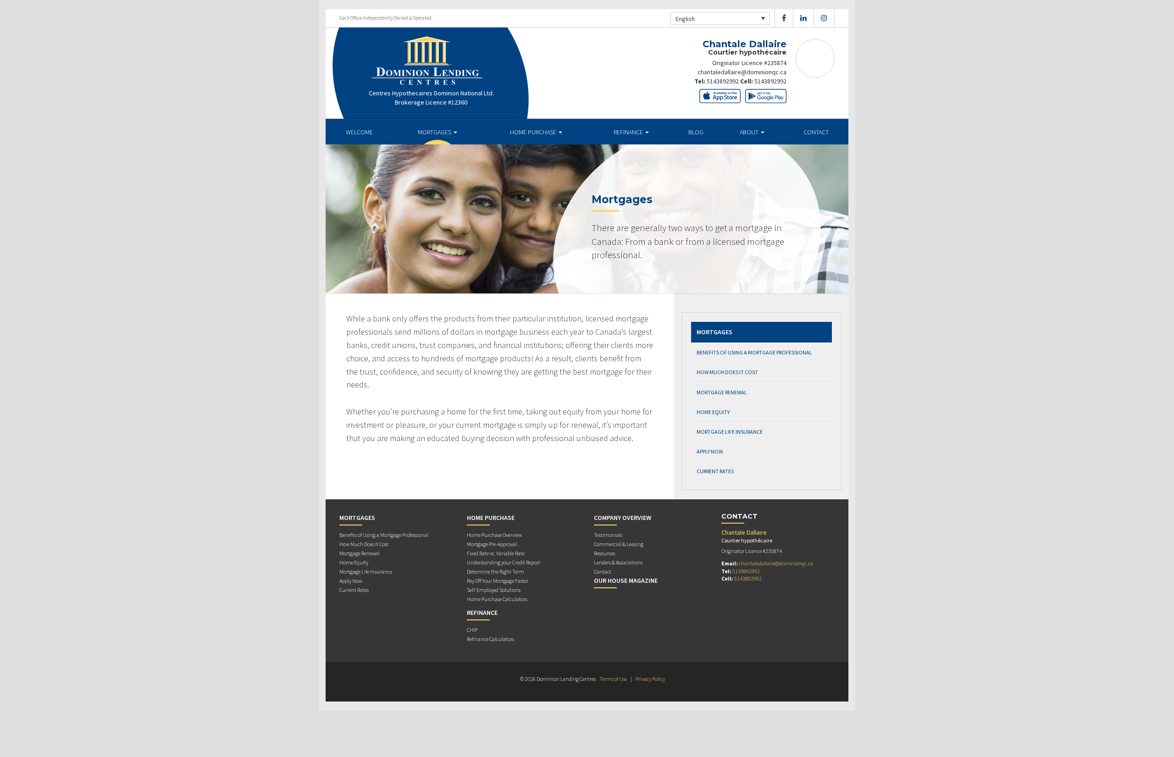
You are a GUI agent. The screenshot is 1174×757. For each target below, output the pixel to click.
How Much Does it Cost (727, 372)
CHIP (472, 629)
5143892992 (723, 81)
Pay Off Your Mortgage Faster (497, 580)
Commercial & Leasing (618, 544)
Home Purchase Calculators (497, 599)
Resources (604, 553)
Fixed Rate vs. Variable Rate (496, 553)
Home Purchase (534, 132)
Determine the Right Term (495, 571)
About (750, 132)
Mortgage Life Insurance (730, 431)
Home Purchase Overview (494, 534)
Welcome (359, 132)
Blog (695, 132)
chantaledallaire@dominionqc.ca (742, 72)
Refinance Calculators (490, 638)
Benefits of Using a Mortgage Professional (754, 352)
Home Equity (713, 412)
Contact (816, 132)
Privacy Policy (650, 678)
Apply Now (710, 451)
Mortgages (435, 132)
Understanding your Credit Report (503, 562)
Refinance (629, 132)
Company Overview (622, 518)
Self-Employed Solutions (494, 589)
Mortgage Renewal (722, 392)
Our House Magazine (626, 580)
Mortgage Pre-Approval (492, 544)
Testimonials (608, 534)
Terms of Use (613, 678)
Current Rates (715, 471)
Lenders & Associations (618, 562)
